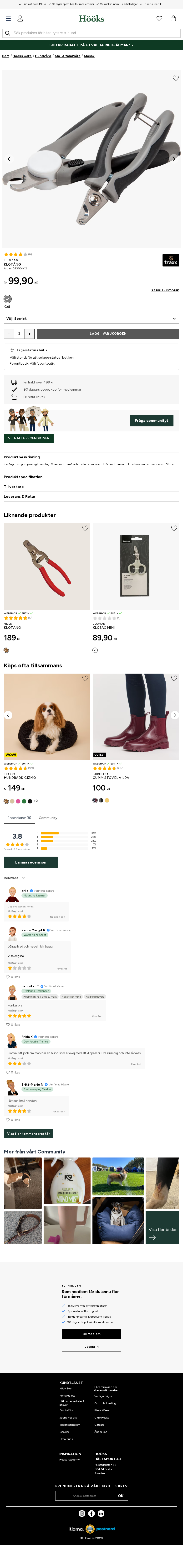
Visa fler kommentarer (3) (28, 1134)
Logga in (92, 1347)
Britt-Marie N (32, 1085)
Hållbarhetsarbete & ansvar (72, 1403)
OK (120, 1495)
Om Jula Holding (105, 1403)
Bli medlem (92, 1334)
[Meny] (8, 18)
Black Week (101, 1410)
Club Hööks (101, 1417)
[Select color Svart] (30, 801)
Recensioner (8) (19, 818)
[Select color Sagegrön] (24, 801)
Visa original (16, 956)
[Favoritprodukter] (159, 18)
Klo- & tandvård (68, 56)
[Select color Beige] (12, 801)
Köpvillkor (66, 1388)
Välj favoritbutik (42, 363)
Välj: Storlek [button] (16, 319)
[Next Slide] (174, 159)
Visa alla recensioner (28, 438)
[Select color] (95, 650)
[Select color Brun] (6, 801)
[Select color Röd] (6, 650)
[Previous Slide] (9, 159)
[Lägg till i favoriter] (176, 77)
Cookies (64, 1432)
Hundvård (43, 56)
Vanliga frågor (103, 1396)
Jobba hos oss (68, 1417)
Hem (5, 56)
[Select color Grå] (7, 299)
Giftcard (99, 1424)
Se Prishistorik (165, 290)
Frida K (27, 1037)
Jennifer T (30, 986)
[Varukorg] (173, 18)
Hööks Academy (69, 1459)
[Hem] (91, 18)
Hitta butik (66, 1439)
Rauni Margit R (33, 930)
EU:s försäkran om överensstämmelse (105, 1388)
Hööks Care (22, 56)
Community (48, 818)
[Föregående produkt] (8, 715)
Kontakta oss (67, 1395)
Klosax (89, 56)
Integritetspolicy (70, 1424)
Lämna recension (30, 862)
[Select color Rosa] (18, 801)
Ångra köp (100, 1432)
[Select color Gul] (107, 800)
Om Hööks (66, 1410)
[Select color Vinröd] (95, 800)
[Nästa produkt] (175, 715)
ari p (25, 891)
